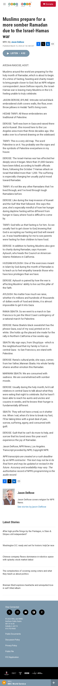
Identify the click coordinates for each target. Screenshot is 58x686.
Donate (49, 4)
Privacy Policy (11, 646)
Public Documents (13, 634)
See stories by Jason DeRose (32, 506)
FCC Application (12, 657)
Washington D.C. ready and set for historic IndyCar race (28, 545)
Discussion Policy (12, 640)
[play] (4, 682)
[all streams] (54, 682)
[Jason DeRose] (9, 497)
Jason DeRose (17, 42)
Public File (9, 651)
